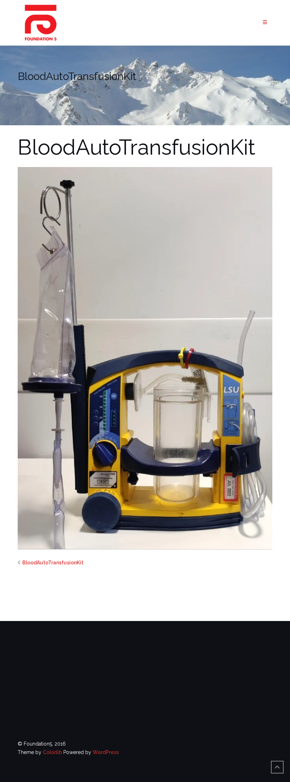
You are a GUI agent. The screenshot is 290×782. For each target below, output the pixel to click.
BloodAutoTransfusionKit (52, 562)
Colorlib (52, 752)
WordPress (106, 752)
